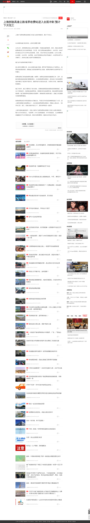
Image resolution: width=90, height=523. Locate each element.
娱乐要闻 (69, 199)
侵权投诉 (74, 521)
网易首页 (14, 1)
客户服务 (48, 521)
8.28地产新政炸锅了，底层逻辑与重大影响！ (77, 43)
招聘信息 (44, 521)
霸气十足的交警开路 (35, 217)
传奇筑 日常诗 (71, 333)
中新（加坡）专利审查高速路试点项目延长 (42, 429)
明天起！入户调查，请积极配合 (36, 445)
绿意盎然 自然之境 (72, 336)
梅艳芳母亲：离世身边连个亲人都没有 (76, 213)
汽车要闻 (69, 260)
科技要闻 (69, 226)
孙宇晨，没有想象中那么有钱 (74, 153)
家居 (68, 316)
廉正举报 (70, 521)
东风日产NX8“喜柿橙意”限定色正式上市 (76, 278)
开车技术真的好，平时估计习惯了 (39, 208)
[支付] (65, 1)
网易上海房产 (10, 17)
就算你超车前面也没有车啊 (37, 299)
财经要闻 (69, 131)
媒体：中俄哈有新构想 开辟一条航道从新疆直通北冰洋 (43, 456)
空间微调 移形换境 (72, 339)
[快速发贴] (8, 36)
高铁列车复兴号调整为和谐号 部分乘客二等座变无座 (42, 340)
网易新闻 (72, 18)
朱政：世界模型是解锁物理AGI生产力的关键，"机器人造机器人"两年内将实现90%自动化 (77, 158)
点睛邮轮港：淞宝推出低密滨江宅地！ (76, 46)
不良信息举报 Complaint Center (61, 521)
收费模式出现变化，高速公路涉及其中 (41, 412)
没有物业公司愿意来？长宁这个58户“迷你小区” (77, 49)
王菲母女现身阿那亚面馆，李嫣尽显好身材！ (77, 219)
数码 (80, 316)
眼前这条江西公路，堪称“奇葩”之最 (40, 324)
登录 (72, 1)
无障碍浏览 (22, 1)
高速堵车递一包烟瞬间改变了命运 (39, 166)
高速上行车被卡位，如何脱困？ (39, 271)
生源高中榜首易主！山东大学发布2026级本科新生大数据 (44, 500)
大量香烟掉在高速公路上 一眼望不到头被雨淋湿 (44, 246)
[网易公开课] (55, 1)
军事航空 (85, 316)
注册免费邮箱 (78, 1)
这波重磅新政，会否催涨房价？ (28, 126)
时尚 (72, 316)
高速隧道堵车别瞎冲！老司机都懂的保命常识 (43, 351)
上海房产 (69, 26)
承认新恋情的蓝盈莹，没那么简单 (75, 222)
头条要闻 (69, 78)
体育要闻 (69, 163)
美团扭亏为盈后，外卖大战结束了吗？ (76, 243)
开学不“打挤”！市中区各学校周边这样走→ (39, 385)
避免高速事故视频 (34, 288)
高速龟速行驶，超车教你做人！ (39, 315)
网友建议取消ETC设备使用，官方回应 (41, 195)
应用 (17, 1)
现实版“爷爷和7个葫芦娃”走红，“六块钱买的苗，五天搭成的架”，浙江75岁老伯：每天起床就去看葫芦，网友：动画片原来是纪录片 (44, 475)
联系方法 (40, 521)
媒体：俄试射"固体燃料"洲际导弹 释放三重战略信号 (42, 483)
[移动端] (51, 1)
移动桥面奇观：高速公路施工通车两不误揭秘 (43, 359)
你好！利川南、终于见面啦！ (35, 420)
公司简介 (36, 521)
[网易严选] (60, 1)
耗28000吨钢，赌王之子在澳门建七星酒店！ (77, 145)
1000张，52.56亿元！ (28, 124)
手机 (76, 316)
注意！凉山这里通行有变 (34, 437)
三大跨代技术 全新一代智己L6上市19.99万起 (77, 286)
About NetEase (31, 521)
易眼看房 (59, 127)
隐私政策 (53, 521)
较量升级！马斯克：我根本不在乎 (75, 240)
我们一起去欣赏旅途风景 (36, 404)
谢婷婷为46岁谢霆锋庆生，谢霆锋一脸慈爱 (77, 216)
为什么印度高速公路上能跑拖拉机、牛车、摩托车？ (45, 176)
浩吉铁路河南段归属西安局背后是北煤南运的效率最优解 (44, 393)
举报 (62, 28)
